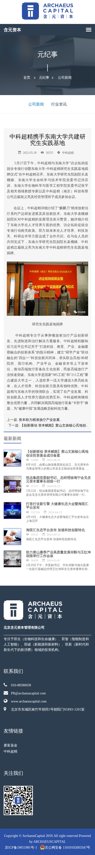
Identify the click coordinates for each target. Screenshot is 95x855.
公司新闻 (65, 77)
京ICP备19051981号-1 (21, 847)
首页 (26, 77)
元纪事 (44, 77)
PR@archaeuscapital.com (28, 693)
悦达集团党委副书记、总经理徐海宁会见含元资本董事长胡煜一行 (58, 479)
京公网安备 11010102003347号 (67, 847)
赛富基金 (10, 745)
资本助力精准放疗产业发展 (39, 419)
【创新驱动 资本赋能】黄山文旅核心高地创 (53, 425)
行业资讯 (59, 104)
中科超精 (10, 751)
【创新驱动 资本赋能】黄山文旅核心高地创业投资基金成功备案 (57, 453)
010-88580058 (21, 685)
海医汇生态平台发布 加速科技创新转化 (55, 530)
